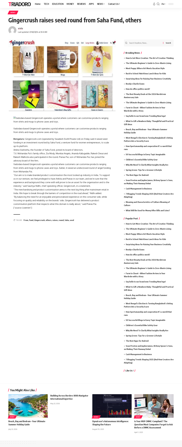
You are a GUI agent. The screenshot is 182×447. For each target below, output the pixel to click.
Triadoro (19, 4)
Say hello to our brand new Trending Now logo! (146, 116)
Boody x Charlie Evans (135, 84)
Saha (67, 220)
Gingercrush (39, 220)
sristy (20, 28)
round (61, 220)
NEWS (13, 12)
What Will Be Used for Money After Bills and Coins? (148, 210)
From (26, 220)
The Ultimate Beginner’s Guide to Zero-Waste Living (148, 63)
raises (55, 220)
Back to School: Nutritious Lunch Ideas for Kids (146, 73)
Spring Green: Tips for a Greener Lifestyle (144, 170)
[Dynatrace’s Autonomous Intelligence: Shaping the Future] (112, 406)
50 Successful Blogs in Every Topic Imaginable (145, 154)
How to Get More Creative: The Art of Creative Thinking (150, 58)
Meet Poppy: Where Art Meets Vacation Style (145, 68)
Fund (31, 220)
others (48, 220)
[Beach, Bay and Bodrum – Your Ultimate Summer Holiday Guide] (28, 406)
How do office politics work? (138, 89)
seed (72, 220)
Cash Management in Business (139, 189)
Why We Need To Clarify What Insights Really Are (147, 165)
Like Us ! (130, 370)
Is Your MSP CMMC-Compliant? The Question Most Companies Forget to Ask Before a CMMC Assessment (153, 424)
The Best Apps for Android (137, 175)
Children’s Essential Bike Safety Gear (142, 159)
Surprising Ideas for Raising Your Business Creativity (148, 79)
